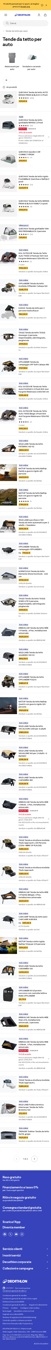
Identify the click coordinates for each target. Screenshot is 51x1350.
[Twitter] (10, 1234)
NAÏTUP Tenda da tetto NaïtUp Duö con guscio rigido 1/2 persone (33, 495)
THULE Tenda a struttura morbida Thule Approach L (34, 1081)
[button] (48, 137)
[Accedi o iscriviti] (39, 15)
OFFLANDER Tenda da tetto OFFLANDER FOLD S (31, 678)
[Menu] (6, 15)
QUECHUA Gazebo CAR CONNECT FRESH (30, 153)
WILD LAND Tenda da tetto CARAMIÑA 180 (31, 778)
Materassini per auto (12, 67)
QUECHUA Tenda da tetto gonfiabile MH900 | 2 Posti (31, 121)
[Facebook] (5, 1234)
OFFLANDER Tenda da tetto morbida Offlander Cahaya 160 (33, 284)
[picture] (8, 99)
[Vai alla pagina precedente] (16, 1159)
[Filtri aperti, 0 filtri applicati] (6, 80)
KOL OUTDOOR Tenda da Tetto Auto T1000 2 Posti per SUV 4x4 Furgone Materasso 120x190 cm (33, 255)
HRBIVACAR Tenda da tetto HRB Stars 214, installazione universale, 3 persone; (34, 1020)
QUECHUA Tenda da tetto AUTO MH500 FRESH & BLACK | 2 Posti (33, 93)
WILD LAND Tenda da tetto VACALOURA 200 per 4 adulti (32, 727)
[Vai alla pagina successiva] (34, 1159)
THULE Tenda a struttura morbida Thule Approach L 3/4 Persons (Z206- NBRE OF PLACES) (34, 843)
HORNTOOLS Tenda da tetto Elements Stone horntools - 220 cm (33, 574)
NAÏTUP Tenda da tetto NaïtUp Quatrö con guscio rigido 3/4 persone (33, 704)
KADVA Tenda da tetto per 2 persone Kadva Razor (32, 309)
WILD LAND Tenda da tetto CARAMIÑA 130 (31, 967)
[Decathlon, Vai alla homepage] (22, 15)
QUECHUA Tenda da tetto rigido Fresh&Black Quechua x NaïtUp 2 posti (34, 179)
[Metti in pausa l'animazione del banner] (42, 5)
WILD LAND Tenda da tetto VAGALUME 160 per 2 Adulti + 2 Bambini (33, 753)
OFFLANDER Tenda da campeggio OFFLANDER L (30, 548)
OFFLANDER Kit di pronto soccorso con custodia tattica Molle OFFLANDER (33, 993)
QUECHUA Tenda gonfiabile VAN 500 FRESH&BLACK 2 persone (34, 230)
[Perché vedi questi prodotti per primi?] (4, 87)
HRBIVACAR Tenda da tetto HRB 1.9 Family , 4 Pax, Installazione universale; (34, 630)
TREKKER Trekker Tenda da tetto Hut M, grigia (34, 1132)
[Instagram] (22, 1234)
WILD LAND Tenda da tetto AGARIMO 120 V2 (31, 653)
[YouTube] (16, 1234)
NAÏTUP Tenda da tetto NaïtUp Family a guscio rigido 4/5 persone (33, 471)
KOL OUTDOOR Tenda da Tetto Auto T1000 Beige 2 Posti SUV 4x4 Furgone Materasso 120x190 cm (34, 415)
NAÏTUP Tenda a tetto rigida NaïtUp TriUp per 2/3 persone (32, 942)
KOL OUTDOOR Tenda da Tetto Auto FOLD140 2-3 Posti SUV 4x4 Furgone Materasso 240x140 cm (34, 389)
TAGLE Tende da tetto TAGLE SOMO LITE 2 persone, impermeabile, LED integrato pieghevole (32, 602)
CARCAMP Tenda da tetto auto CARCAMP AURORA (33, 918)
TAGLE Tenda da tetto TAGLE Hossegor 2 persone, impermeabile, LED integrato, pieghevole (32, 336)
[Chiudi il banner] (46, 5)
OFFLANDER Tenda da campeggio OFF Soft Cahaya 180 (34, 363)
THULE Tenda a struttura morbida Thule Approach (34, 868)
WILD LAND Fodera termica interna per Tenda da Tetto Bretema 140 (31, 1107)
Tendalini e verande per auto (31, 67)
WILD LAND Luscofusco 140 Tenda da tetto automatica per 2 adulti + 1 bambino (34, 522)
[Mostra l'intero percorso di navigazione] (4, 31)
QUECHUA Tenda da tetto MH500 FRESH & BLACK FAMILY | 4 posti (34, 202)
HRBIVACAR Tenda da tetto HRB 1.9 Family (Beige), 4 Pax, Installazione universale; (34, 894)
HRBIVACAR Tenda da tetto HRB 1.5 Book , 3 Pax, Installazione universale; (34, 804)
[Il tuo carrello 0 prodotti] (45, 15)
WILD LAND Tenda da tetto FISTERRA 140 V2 (31, 445)
